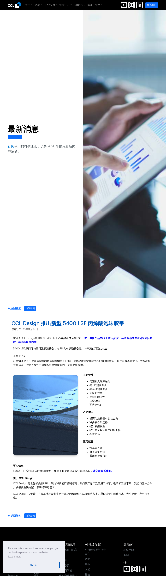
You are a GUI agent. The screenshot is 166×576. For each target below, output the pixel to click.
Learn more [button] (14, 556)
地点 (87, 564)
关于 (27, 5)
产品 (37, 5)
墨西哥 (63, 560)
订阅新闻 (30, 308)
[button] (124, 5)
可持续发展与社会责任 (95, 552)
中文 (97, 5)
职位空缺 (129, 550)
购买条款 (64, 565)
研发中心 (79, 5)
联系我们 (151, 5)
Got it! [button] (33, 565)
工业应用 (50, 5)
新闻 (90, 5)
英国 (61, 555)
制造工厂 (64, 5)
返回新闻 (15, 308)
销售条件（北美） (69, 550)
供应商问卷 (65, 570)
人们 (87, 569)
